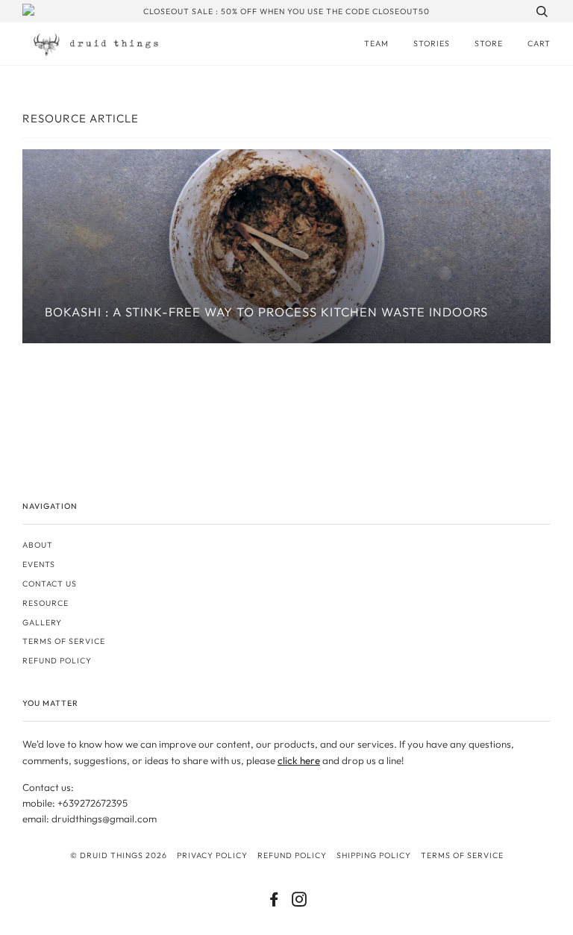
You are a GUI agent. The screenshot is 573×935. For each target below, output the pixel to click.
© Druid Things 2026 (118, 855)
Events (38, 564)
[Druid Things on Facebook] (274, 902)
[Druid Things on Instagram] (299, 902)
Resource (45, 603)
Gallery (42, 622)
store (489, 43)
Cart (539, 43)
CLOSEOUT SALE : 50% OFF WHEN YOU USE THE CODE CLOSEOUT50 (286, 11)
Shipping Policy (373, 855)
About (37, 545)
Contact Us (49, 583)
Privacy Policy (212, 855)
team (376, 43)
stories (431, 43)
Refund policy (57, 660)
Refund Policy (292, 855)
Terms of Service (63, 641)
